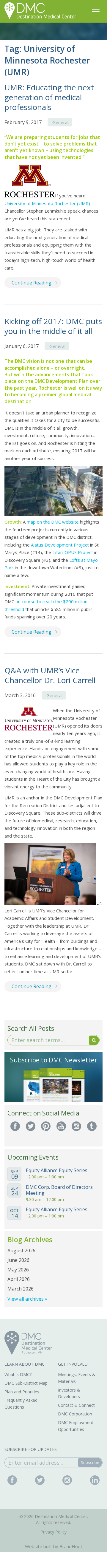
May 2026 (18, 1269)
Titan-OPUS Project (72, 552)
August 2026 (21, 1250)
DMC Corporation (75, 1414)
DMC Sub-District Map (26, 1383)
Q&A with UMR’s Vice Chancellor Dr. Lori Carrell (49, 675)
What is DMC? (18, 1374)
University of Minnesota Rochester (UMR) (47, 203)
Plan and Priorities (21, 1392)
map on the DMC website (53, 522)
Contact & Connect (76, 1405)
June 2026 (18, 1260)
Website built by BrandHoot (53, 1546)
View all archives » (27, 1299)
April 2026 (18, 1279)
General (60, 122)
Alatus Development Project (60, 545)
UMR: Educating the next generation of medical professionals (49, 97)
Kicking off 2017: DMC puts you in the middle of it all (53, 326)
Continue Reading (31, 282)
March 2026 (20, 1288)
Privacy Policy (53, 1532)
